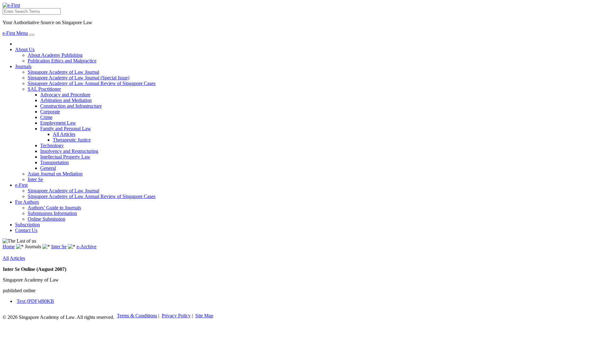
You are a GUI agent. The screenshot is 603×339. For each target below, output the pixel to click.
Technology (52, 145)
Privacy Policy (176, 315)
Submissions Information (52, 213)
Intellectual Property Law (65, 156)
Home (9, 246)
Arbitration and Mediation (66, 100)
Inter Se (35, 179)
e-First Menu (15, 33)
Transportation (54, 162)
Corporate (50, 111)
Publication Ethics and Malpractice (62, 60)
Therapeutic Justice (72, 140)
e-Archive (86, 246)
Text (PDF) (35, 301)
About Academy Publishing (55, 55)
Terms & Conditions (137, 315)
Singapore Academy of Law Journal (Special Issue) (78, 77)
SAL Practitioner (44, 89)
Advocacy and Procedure (65, 94)
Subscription (27, 224)
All (6, 258)
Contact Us (26, 230)
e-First (21, 185)
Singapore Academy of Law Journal (63, 72)
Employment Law (58, 123)
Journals (23, 66)
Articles (17, 258)
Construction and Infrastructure (71, 106)
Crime (46, 117)
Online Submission (46, 219)
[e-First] (11, 5)
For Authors (27, 202)
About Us (25, 49)
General (48, 168)
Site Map (204, 315)
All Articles (64, 134)
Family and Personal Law (65, 128)
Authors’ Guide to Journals (54, 207)
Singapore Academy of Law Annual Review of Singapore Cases (91, 83)
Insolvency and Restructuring (69, 151)
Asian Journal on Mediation (55, 173)
